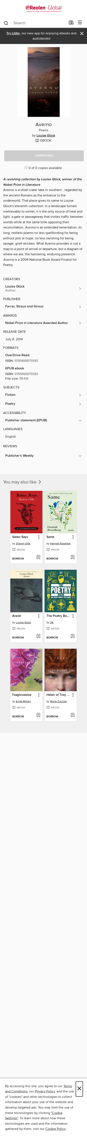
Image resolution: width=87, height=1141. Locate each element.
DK (52, 622)
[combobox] (35, 23)
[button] (44, 155)
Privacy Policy (45, 1091)
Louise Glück (46, 136)
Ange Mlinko (23, 701)
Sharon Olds (23, 543)
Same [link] (50, 537)
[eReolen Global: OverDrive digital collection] (43, 9)
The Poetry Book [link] (58, 616)
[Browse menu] (80, 23)
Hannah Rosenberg (61, 543)
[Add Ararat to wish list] (38, 636)
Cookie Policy (55, 1129)
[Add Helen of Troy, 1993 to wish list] (72, 715)
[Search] (6, 22)
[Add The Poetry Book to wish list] (72, 636)
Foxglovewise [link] (21, 695)
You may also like (20, 482)
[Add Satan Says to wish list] (38, 557)
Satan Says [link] (20, 537)
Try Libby (13, 33)
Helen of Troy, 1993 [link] (58, 695)
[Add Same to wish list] (72, 557)
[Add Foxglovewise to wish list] (38, 715)
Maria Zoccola (58, 701)
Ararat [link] (16, 616)
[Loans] (71, 23)
